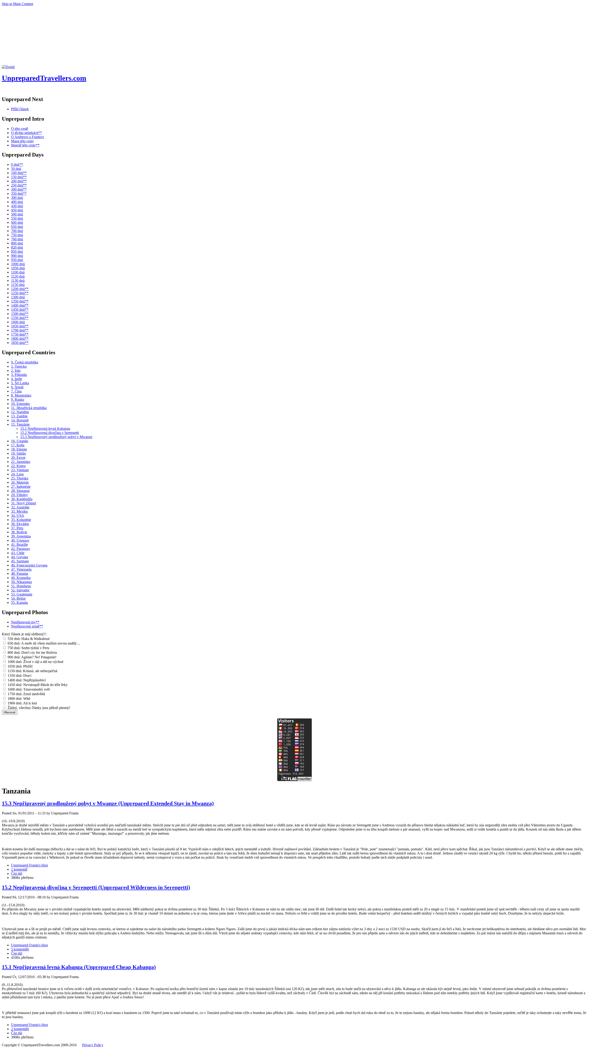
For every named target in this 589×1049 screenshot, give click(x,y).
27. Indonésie (21, 486)
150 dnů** (19, 177)
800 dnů (17, 243)
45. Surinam (20, 561)
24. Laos (17, 474)
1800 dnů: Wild (18, 698)
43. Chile (17, 553)
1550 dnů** (20, 318)
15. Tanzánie (20, 424)
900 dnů (17, 256)
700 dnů (17, 231)
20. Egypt (18, 457)
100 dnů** (19, 173)
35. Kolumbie (21, 520)
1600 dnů (18, 322)
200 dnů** (19, 181)
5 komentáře (20, 949)
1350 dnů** (20, 301)
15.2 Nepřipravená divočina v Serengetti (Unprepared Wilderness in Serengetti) (96, 887)
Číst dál (16, 873)
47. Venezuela (21, 569)
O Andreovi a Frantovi (27, 137)
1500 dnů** (20, 314)
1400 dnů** (20, 305)
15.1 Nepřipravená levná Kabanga (45, 428)
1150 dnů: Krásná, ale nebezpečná (32, 671)
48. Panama (19, 573)
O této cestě (19, 129)
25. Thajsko (19, 478)
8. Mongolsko (21, 395)
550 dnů (17, 218)
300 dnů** (19, 189)
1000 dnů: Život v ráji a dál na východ (35, 662)
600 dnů (17, 222)
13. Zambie (19, 416)
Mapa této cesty (22, 141)
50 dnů (16, 169)
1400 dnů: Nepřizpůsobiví (26, 680)
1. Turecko (19, 366)
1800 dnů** (20, 338)
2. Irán (15, 370)
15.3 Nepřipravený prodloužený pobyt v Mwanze (56, 437)
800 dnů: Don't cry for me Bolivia (32, 652)
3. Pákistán (19, 375)
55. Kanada (19, 602)
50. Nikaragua (21, 582)
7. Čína (16, 391)
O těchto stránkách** (26, 133)
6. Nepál (17, 387)
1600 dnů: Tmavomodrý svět (28, 689)
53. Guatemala (21, 594)
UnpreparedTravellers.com (44, 78)
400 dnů (17, 202)
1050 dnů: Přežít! (20, 666)
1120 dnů (18, 276)
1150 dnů (18, 285)
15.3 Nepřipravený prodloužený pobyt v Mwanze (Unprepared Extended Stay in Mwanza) (108, 803)
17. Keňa (17, 445)
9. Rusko (17, 399)
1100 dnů (18, 272)
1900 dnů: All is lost (22, 703)
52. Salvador (20, 590)
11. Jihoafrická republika (29, 408)
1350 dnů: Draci (19, 675)
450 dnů (17, 210)
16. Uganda (19, 441)
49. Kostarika (21, 578)
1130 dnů (18, 280)
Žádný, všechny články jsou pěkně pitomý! (38, 708)
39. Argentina (21, 536)
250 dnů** (19, 185)
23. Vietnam (20, 470)
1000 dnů (18, 264)
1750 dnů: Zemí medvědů (26, 694)
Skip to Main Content (17, 4)
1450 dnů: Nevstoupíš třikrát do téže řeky (37, 685)
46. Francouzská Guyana (29, 565)
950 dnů (17, 260)
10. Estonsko (20, 404)
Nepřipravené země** (27, 626)
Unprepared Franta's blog (29, 865)
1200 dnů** (20, 289)
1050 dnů (18, 268)
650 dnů (17, 227)
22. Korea (18, 466)
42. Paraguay (20, 549)
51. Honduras (21, 586)
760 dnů (17, 239)
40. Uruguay (20, 540)
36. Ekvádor (20, 524)
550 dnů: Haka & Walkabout (28, 639)
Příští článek (20, 109)
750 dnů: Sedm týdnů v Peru (28, 648)
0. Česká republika (24, 362)
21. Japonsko (20, 462)
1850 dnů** (20, 343)
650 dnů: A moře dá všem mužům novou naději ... (43, 643)
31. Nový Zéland (23, 503)
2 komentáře (20, 1029)
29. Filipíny (19, 495)
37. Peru (17, 528)
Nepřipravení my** (25, 622)
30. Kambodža (21, 499)
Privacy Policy (92, 1045)
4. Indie (16, 379)
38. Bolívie (19, 532)
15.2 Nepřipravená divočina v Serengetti (49, 433)
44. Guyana (19, 557)
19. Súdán (18, 453)
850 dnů (17, 251)
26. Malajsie (20, 482)
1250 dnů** (20, 293)
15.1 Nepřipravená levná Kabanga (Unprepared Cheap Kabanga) (79, 967)
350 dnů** (19, 193)
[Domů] (8, 67)
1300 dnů (18, 297)
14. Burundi (20, 420)
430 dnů (17, 206)
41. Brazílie (19, 544)
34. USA (17, 515)
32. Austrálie (20, 507)
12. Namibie (20, 412)
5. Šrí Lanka (20, 383)
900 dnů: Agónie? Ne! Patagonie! (31, 657)
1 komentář (19, 869)
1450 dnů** (20, 309)
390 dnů (17, 198)
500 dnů (17, 214)
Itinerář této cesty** (25, 145)
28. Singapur (20, 491)
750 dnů (17, 235)
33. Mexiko (19, 511)
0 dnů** (17, 164)
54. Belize (18, 598)
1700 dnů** (20, 330)
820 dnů (17, 247)
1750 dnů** (20, 334)
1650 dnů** (20, 326)
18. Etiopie (19, 449)
